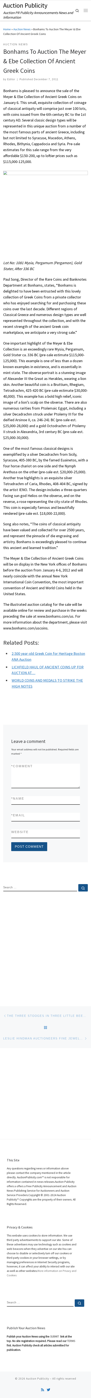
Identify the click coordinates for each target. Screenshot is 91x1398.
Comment (22, 766)
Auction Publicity (37, 1378)
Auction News (22, 29)
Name (17, 798)
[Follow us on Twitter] (48, 1389)
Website (20, 832)
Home (7, 29)
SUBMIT (55, 1336)
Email (18, 815)
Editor (11, 79)
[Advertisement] (45, 945)
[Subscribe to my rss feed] (42, 1389)
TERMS (71, 1341)
